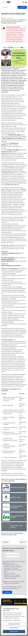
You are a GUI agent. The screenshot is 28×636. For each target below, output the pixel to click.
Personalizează (14, 628)
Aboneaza (7, 592)
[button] (26, 2)
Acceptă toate (14, 631)
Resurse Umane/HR (9, 573)
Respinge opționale (14, 624)
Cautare (22, 7)
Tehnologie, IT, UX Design (11, 568)
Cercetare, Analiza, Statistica (12, 576)
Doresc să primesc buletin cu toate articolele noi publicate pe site (12, 587)
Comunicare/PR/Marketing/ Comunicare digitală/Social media (13, 562)
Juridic (5, 571)
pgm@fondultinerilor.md (7, 153)
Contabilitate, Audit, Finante (11, 565)
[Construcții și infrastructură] (14, 602)
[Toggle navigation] (23, 2)
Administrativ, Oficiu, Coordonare (13, 570)
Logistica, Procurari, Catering (12, 575)
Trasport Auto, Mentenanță (11, 583)
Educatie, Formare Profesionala (12, 566)
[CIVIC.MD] (6, 2)
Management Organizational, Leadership (13, 581)
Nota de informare (7, 620)
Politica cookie (16, 620)
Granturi (3, 18)
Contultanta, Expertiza (10, 578)
